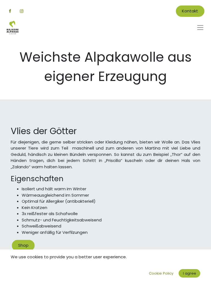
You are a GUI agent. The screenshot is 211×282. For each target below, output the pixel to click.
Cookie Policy (161, 273)
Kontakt (190, 11)
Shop (23, 245)
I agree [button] (189, 273)
